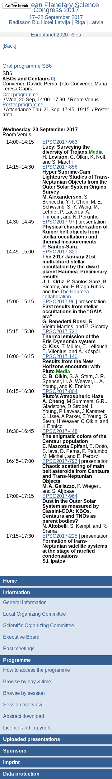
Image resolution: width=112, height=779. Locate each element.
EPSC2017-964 (59, 496)
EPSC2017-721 (59, 331)
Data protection (21, 774)
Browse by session (24, 693)
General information (25, 602)
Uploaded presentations (31, 739)
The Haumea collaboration (65, 294)
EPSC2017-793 (59, 461)
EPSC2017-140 (59, 356)
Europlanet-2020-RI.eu (56, 34)
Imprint (11, 762)
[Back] (9, 46)
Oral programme (20, 94)
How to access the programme (36, 670)
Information (16, 592)
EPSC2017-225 (59, 536)
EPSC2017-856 (59, 167)
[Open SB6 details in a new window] (53, 78)
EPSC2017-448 (59, 431)
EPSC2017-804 (59, 391)
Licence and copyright (27, 727)
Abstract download (23, 716)
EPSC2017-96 (58, 301)
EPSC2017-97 (58, 221)
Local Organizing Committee (34, 614)
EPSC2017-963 (59, 142)
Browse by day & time (27, 681)
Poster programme (22, 104)
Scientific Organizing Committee (38, 625)
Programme (17, 660)
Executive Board (21, 637)
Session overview (22, 704)
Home (10, 581)
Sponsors (14, 750)
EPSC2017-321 (59, 251)
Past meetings (19, 648)
